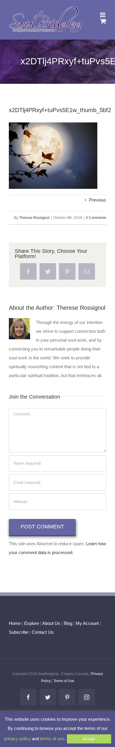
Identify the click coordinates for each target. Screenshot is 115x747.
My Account (87, 623)
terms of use (52, 738)
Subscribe (18, 632)
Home (15, 623)
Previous (97, 199)
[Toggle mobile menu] (103, 15)
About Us (51, 623)
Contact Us (42, 632)
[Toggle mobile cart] (103, 21)
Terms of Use (63, 681)
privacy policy (17, 738)
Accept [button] (89, 739)
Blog (68, 623)
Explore (31, 623)
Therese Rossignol (34, 218)
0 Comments (96, 218)
